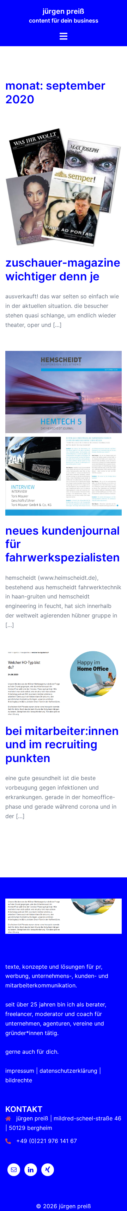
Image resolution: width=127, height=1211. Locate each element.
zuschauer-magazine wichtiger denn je (62, 269)
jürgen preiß (63, 11)
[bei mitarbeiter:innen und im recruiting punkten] (63, 682)
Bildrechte (18, 1080)
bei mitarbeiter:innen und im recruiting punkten (62, 744)
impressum (19, 1070)
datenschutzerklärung (68, 1070)
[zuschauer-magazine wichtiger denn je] (63, 186)
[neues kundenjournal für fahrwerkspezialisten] (63, 432)
